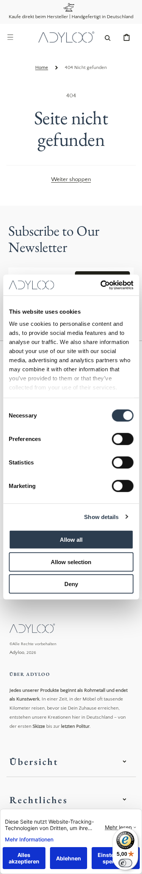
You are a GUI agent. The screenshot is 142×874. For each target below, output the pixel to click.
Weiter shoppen (71, 179)
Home (41, 67)
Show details (101, 516)
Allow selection (71, 561)
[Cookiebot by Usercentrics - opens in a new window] (101, 285)
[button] (10, 37)
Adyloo (16, 652)
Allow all (71, 539)
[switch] (122, 439)
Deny (71, 584)
